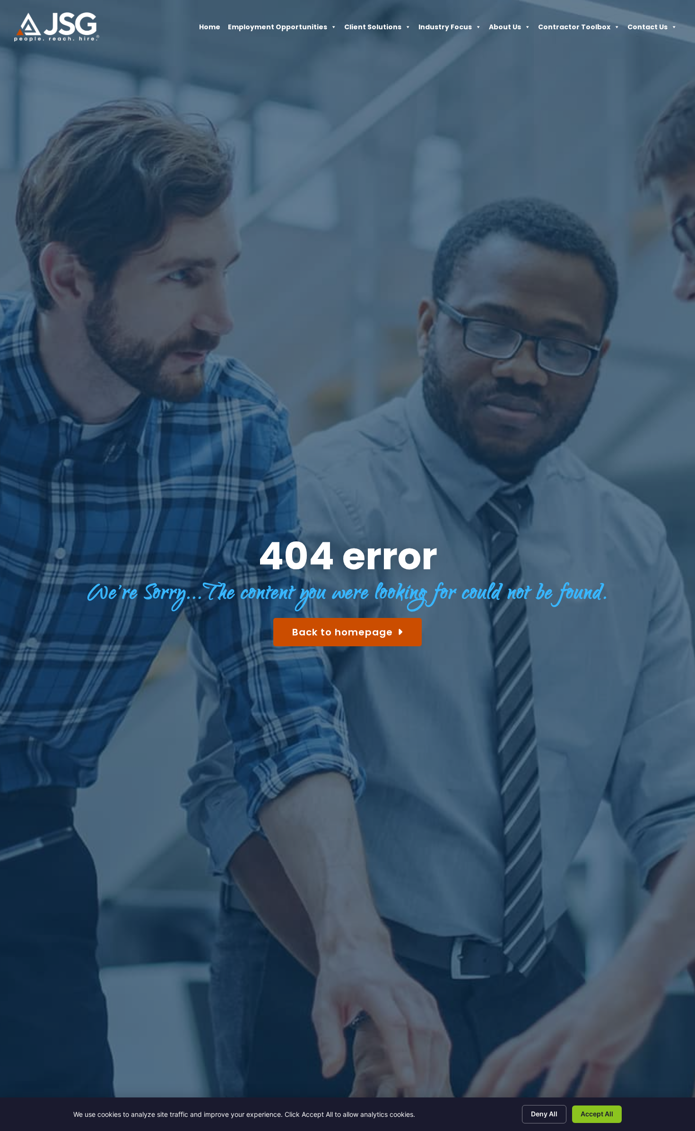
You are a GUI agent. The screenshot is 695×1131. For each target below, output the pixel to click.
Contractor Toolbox (574, 29)
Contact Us (647, 29)
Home (209, 29)
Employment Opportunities (277, 29)
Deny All (544, 1114)
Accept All (597, 1114)
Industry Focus (445, 29)
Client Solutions (372, 29)
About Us (505, 29)
